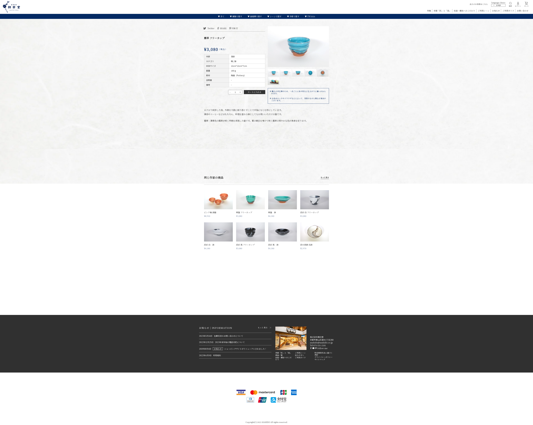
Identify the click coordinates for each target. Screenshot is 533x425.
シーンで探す (275, 16)
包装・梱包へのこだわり (465, 10)
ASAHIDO (266, 422)
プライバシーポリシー (324, 357)
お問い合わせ (522, 10)
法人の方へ (299, 355)
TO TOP (526, 421)
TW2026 (311, 16)
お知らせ (496, 10)
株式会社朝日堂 (317, 337)
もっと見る (325, 177)
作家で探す (294, 16)
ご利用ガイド (508, 10)
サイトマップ (320, 359)
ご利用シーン (484, 10)
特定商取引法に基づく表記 (324, 354)
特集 (429, 10)
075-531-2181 (319, 345)
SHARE (223, 28)
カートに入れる (254, 92)
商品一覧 (279, 355)
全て (222, 16)
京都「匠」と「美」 (443, 10)
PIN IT (235, 28)
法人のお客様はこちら (479, 4)
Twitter (210, 28)
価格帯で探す (256, 16)
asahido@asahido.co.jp (321, 342)
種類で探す (237, 16)
